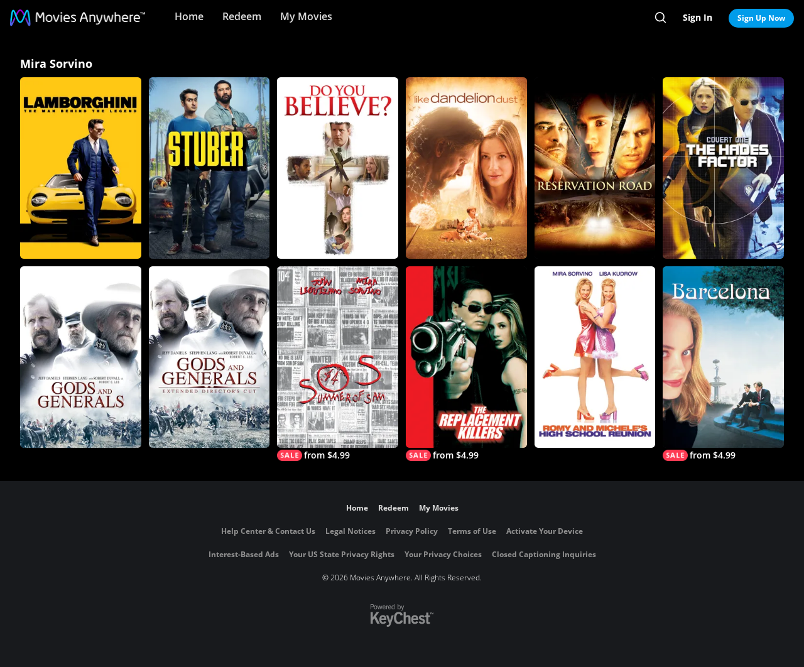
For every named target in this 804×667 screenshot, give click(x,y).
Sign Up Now (761, 18)
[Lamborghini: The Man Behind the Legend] (80, 168)
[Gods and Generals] (80, 357)
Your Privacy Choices (443, 554)
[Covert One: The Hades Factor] (723, 168)
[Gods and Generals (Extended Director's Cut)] (209, 357)
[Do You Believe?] (337, 168)
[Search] (660, 17)
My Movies (306, 16)
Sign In (697, 17)
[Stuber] (209, 168)
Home (189, 16)
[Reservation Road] (595, 168)
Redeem (241, 16)
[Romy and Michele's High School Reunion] (595, 357)
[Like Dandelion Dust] (466, 168)
